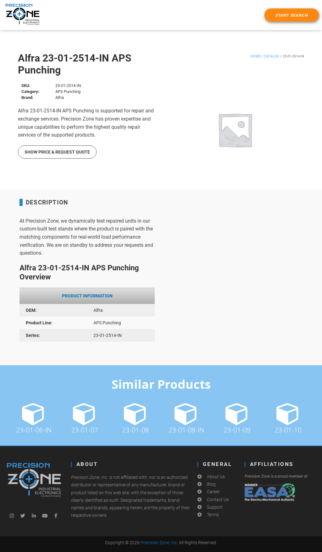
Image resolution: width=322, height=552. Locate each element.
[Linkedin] (34, 516)
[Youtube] (45, 516)
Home (255, 56)
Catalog (271, 56)
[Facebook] (56, 516)
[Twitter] (23, 516)
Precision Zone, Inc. (159, 542)
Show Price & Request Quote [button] (57, 151)
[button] (291, 15)
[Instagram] (12, 516)
